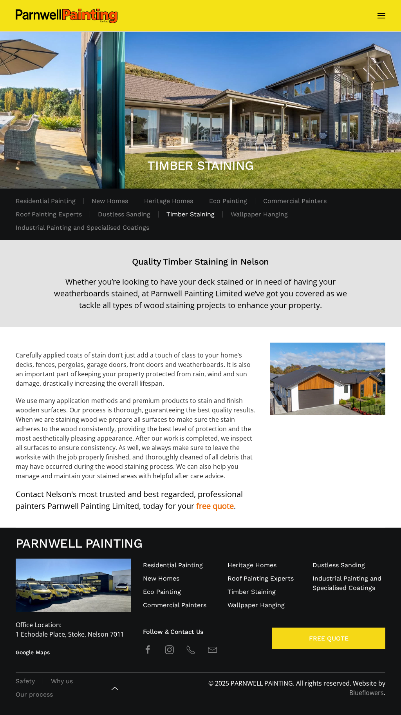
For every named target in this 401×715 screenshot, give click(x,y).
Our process (34, 694)
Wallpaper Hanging (259, 214)
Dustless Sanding (124, 214)
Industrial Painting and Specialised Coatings (82, 227)
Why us (62, 681)
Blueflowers (366, 692)
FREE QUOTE (329, 638)
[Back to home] (66, 15)
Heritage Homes (168, 201)
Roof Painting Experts (49, 214)
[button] (381, 15)
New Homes (110, 201)
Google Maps (33, 652)
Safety (25, 681)
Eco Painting (228, 201)
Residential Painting (46, 201)
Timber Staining (190, 214)
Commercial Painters (295, 201)
